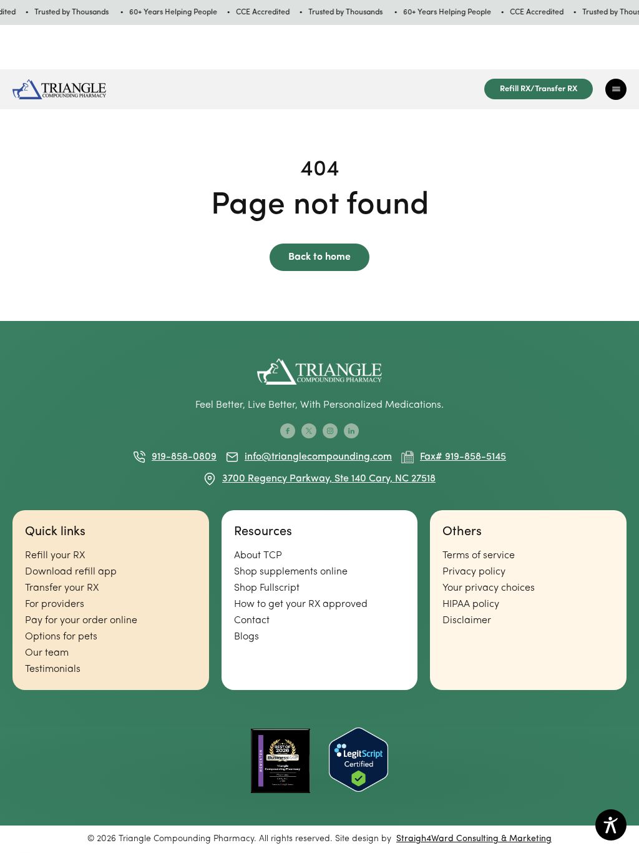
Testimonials (52, 669)
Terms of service (478, 556)
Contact (252, 621)
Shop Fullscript (267, 588)
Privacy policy (473, 572)
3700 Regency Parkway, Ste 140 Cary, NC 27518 (329, 479)
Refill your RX (55, 556)
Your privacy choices (488, 588)
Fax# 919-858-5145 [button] (463, 457)
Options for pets (61, 637)
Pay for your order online (81, 621)
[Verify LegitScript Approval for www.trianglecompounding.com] (358, 760)
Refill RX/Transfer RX (538, 89)
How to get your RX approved (301, 604)
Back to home (319, 257)
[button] (616, 89)
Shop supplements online (291, 572)
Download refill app (71, 572)
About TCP (258, 556)
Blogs (246, 637)
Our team (47, 653)
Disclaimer (466, 621)
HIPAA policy (470, 604)
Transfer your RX (62, 588)
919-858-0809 (184, 457)
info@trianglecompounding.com (318, 457)
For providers (54, 604)
